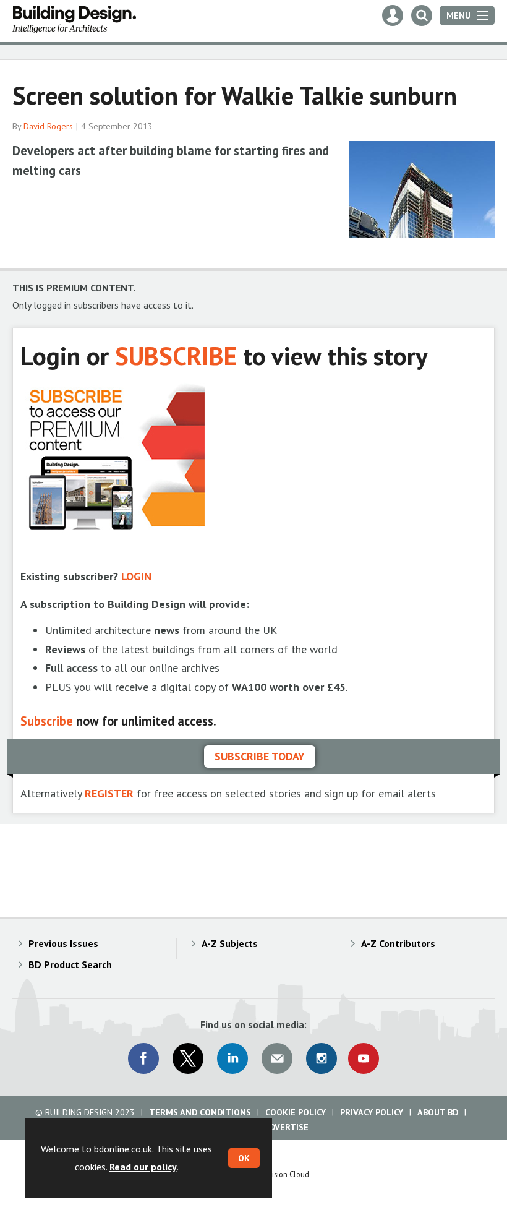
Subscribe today (260, 756)
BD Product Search (70, 964)
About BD (437, 1112)
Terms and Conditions (200, 1112)
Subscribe (46, 721)
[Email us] (277, 1058)
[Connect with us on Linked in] (232, 1058)
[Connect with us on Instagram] (321, 1058)
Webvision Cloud (281, 1174)
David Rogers (48, 126)
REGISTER (109, 793)
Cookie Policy (295, 1112)
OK (244, 1158)
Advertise (286, 1127)
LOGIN (136, 576)
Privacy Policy (371, 1112)
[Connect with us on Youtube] (363, 1058)
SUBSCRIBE (176, 355)
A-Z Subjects (230, 943)
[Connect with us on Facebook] (143, 1058)
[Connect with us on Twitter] (188, 1058)
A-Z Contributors (398, 943)
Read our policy (143, 1167)
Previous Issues (63, 943)
